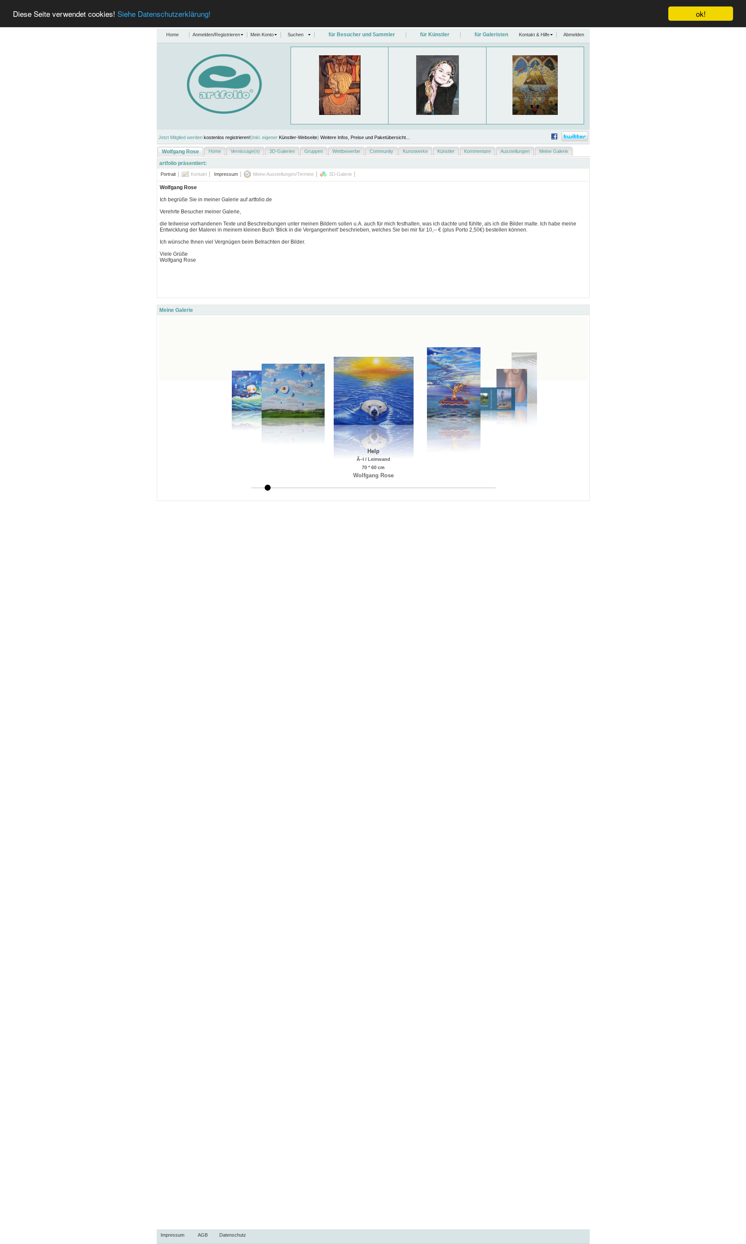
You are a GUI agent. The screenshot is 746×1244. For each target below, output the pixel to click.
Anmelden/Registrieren (216, 34)
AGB (203, 1235)
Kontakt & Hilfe (534, 34)
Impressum (172, 1235)
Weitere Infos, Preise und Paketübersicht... (365, 137)
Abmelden (573, 34)
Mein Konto (262, 34)
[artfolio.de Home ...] (209, 112)
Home (172, 34)
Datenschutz (232, 1235)
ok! (701, 13)
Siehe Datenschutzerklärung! (164, 14)
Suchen (295, 34)
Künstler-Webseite (298, 137)
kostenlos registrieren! (227, 137)
